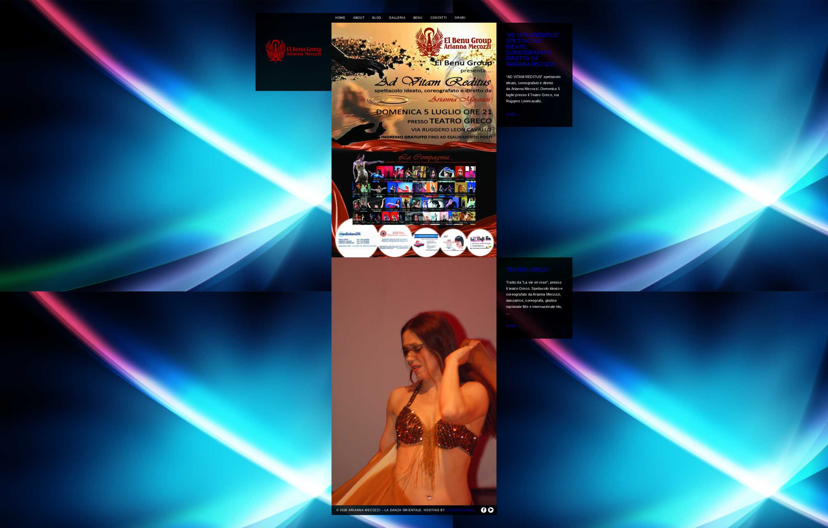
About (359, 17)
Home (340, 17)
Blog (376, 17)
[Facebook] (483, 510)
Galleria (397, 17)
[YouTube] (491, 510)
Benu (418, 17)
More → (513, 114)
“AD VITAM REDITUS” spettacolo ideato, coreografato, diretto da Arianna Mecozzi (533, 49)
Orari (460, 17)
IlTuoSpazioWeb (459, 510)
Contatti (438, 17)
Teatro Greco (527, 270)
